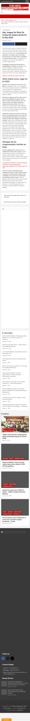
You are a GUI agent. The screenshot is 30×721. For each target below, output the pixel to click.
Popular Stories (7, 514)
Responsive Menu (27, 1)
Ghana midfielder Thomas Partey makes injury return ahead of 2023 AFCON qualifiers (13, 464)
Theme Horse (21, 708)
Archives (5, 414)
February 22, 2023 (6, 495)
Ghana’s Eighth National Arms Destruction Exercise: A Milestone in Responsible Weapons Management (14, 390)
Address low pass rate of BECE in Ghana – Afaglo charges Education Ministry (13, 492)
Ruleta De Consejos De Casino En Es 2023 (13, 75)
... (10, 440)
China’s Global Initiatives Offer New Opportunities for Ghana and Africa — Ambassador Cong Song (12, 374)
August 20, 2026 (12, 695)
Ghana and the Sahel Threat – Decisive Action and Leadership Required (16, 691)
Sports (11, 458)
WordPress (20, 710)
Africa (5, 511)
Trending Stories (7, 430)
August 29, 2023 (6, 40)
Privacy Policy (7, 708)
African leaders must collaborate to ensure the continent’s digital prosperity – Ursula (14, 519)
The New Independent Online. (19, 706)
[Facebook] (3, 658)
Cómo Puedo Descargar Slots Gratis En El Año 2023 (15, 196)
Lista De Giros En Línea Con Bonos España (15, 202)
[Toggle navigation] (3, 16)
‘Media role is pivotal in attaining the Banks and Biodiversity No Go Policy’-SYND (14, 436)
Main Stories (12, 428)
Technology (16, 514)
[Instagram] (12, 658)
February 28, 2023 (6, 468)
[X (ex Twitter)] (8, 658)
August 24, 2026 (12, 686)
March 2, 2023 (6, 440)
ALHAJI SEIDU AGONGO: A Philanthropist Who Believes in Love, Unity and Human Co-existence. (14, 337)
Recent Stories (7, 678)
